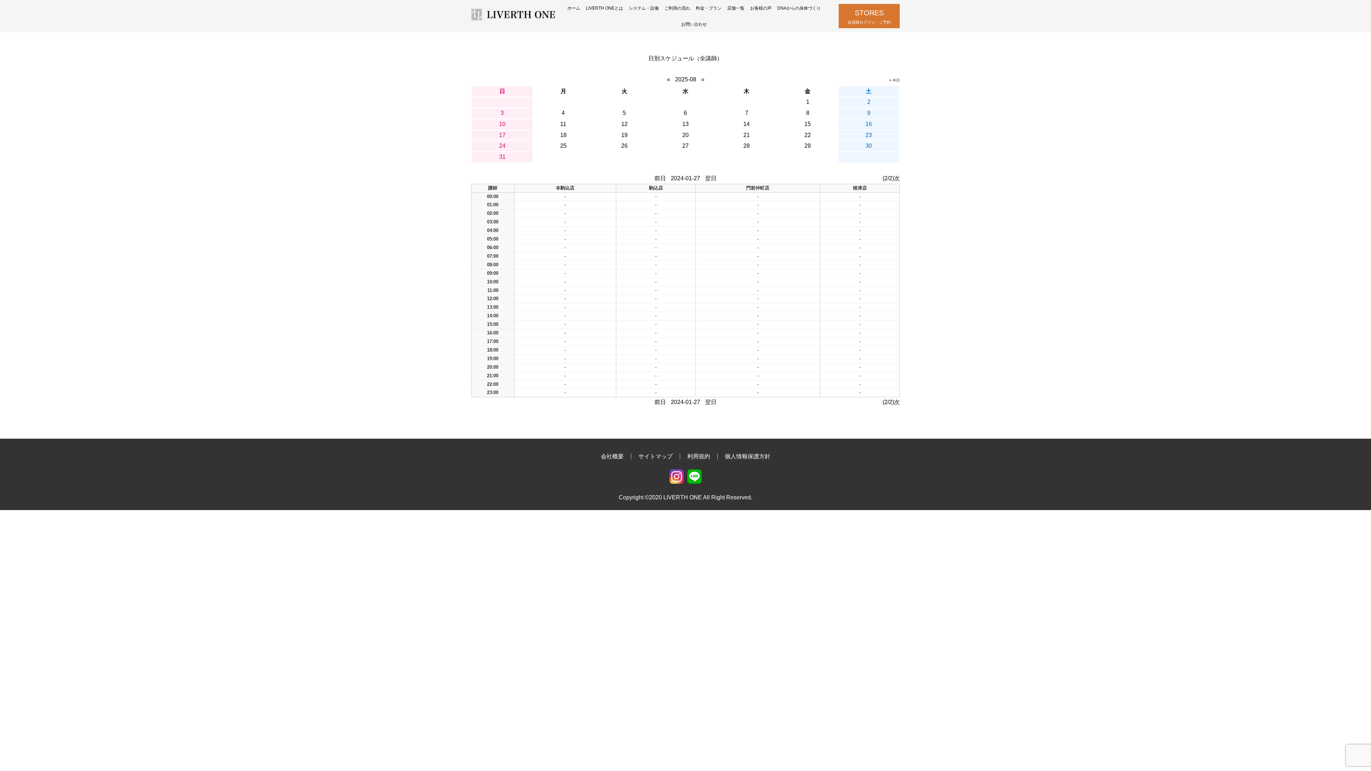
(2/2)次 (891, 178)
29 (807, 146)
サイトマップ (655, 456)
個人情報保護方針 (747, 456)
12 (624, 124)
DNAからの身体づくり (799, 8)
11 (563, 124)
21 (746, 135)
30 (868, 146)
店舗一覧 (735, 8)
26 (624, 146)
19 (624, 135)
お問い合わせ (694, 24)
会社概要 (612, 456)
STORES (869, 16)
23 (868, 135)
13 (685, 124)
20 (685, 135)
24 (502, 146)
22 (807, 135)
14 (746, 124)
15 (807, 124)
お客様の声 (761, 8)
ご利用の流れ (677, 8)
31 (502, 157)
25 (563, 146)
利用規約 (698, 456)
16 (868, 124)
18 (563, 135)
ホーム (573, 8)
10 (502, 124)
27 (685, 146)
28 (746, 146)
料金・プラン (709, 8)
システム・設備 (644, 8)
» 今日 (894, 80)
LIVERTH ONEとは (604, 8)
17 (502, 135)
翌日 (711, 178)
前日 (660, 178)
